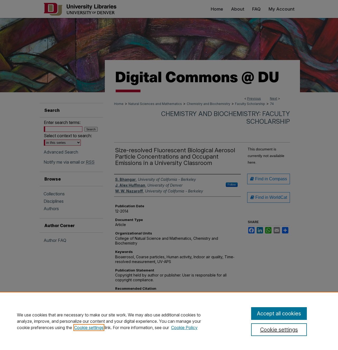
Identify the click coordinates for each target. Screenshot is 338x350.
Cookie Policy (184, 327)
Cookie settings (89, 327)
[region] (169, 321)
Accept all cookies (279, 313)
